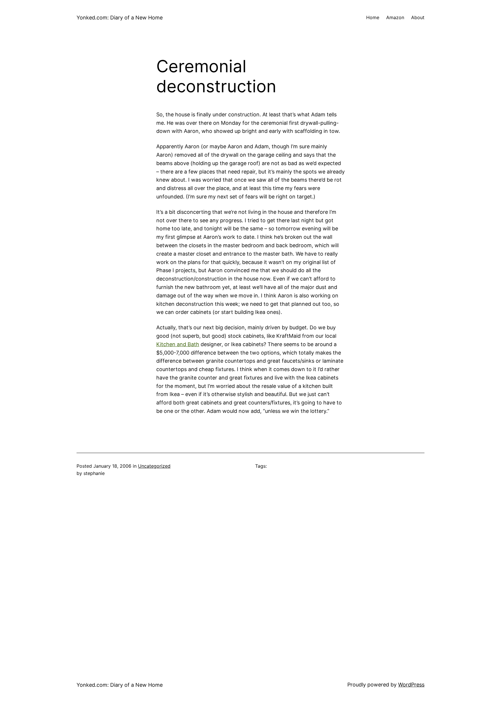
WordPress (411, 685)
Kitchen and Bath (177, 344)
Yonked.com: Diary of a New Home (120, 18)
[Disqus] (250, 570)
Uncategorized (154, 466)
